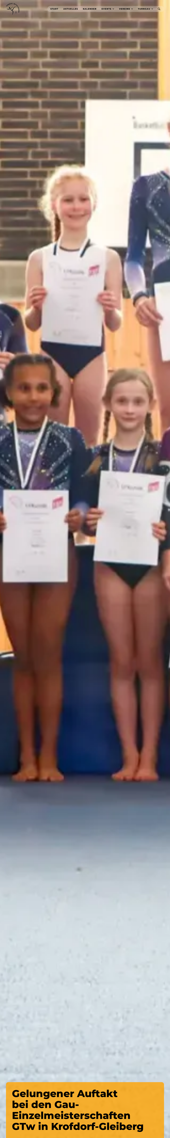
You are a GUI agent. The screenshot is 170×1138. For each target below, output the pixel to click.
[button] (108, 9)
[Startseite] (13, 9)
